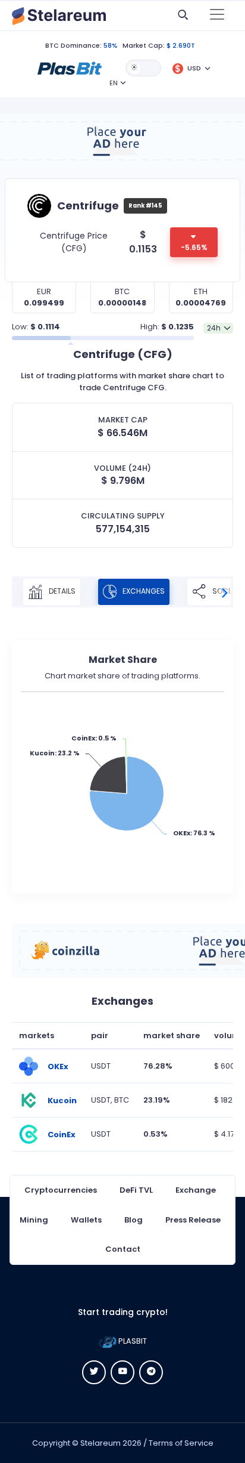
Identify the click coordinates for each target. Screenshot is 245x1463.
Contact (122, 1249)
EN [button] (113, 83)
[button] (69, 67)
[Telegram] (151, 1372)
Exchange (195, 1190)
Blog (133, 1220)
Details (61, 591)
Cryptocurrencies (60, 1190)
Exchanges (143, 591)
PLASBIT (132, 1341)
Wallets (86, 1220)
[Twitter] (94, 1372)
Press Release (193, 1220)
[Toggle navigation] (217, 15)
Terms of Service (181, 1443)
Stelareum (100, 1443)
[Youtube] (122, 1372)
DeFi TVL (136, 1190)
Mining (34, 1220)
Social (224, 591)
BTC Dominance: (73, 45)
